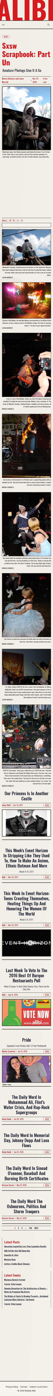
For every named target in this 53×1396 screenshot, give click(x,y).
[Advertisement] (26, 188)
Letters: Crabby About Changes (17, 1263)
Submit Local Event (38, 1386)
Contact (24, 1386)
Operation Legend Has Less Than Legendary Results (25, 1246)
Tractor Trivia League (13, 1284)
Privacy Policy (12, 1386)
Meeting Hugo (10, 1259)
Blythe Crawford (8, 1051)
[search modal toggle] (48, 25)
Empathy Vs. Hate (11, 1255)
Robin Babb (6, 1119)
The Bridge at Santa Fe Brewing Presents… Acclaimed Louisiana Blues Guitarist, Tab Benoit (26, 1298)
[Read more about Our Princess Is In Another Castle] (26, 824)
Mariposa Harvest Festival (14, 1279)
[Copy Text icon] (18, 220)
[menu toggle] (3, 24)
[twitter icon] (14, 220)
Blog (6, 36)
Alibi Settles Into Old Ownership (17, 1250)
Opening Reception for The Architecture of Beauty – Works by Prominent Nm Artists (25, 1290)
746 (30, 1228)
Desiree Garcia (8, 1185)
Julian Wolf (6, 805)
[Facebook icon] (10, 220)
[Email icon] (22, 220)
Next (36, 1228)
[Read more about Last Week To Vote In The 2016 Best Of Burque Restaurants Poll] (26, 1014)
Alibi (3, 877)
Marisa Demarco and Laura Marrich (13, 80)
